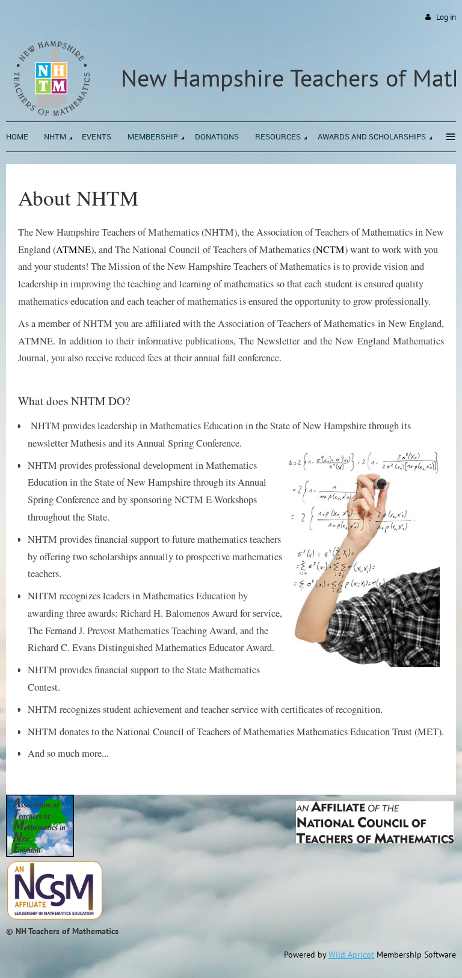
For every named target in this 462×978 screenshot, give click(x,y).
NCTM (330, 249)
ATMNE (73, 249)
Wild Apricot (351, 954)
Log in (446, 17)
